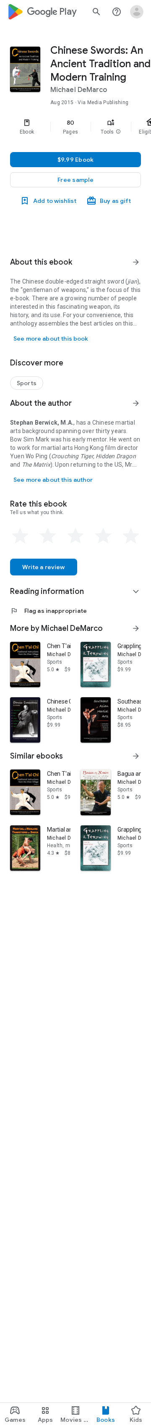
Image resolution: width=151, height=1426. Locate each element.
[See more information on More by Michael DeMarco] (136, 628)
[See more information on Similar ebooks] (136, 756)
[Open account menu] (137, 12)
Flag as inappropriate (48, 611)
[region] (75, 127)
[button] (118, 132)
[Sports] (26, 383)
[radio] (20, 536)
